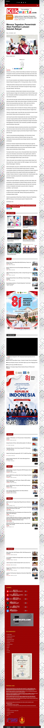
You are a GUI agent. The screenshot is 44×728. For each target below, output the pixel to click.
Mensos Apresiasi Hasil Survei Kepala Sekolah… (13, 240)
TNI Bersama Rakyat (10, 640)
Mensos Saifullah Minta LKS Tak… (29, 253)
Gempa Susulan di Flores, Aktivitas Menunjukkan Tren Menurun (18, 443)
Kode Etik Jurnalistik (10, 712)
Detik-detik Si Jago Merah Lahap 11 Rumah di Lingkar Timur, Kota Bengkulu (22, 360)
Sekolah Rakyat (9, 637)
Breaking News (15, 206)
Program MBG (9, 634)
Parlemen (8, 472)
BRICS (8, 647)
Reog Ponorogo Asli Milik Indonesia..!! (15, 364)
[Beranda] (22, 10)
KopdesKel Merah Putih (11, 636)
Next (36, 288)
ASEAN (8, 645)
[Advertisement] (22, 429)
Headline (9, 206)
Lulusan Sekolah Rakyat (29, 205)
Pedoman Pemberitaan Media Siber (13, 710)
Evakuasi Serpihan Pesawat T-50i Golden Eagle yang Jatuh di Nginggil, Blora (22, 362)
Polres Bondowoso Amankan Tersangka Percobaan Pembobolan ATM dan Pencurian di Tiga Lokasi (19, 508)
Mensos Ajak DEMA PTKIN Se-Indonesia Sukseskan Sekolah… (29, 240)
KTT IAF (8, 652)
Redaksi (8, 709)
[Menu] (7, 4)
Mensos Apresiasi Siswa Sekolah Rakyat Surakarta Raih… (13, 254)
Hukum (7, 514)
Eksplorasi (8, 554)
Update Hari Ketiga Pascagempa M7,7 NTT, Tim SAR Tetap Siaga (18, 453)
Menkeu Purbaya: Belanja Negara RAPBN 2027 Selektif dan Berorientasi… (25, 17)
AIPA (8, 649)
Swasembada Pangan (10, 639)
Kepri (7, 275)
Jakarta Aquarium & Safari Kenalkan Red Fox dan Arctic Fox (18, 562)
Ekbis (7, 264)
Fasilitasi (20, 205)
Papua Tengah (9, 520)
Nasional (16, 19)
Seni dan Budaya (10, 644)
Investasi (8, 642)
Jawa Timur (8, 509)
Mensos (8, 205)
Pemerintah (14, 205)
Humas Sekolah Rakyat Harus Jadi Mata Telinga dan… (14, 226)
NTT (7, 445)
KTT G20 (8, 650)
